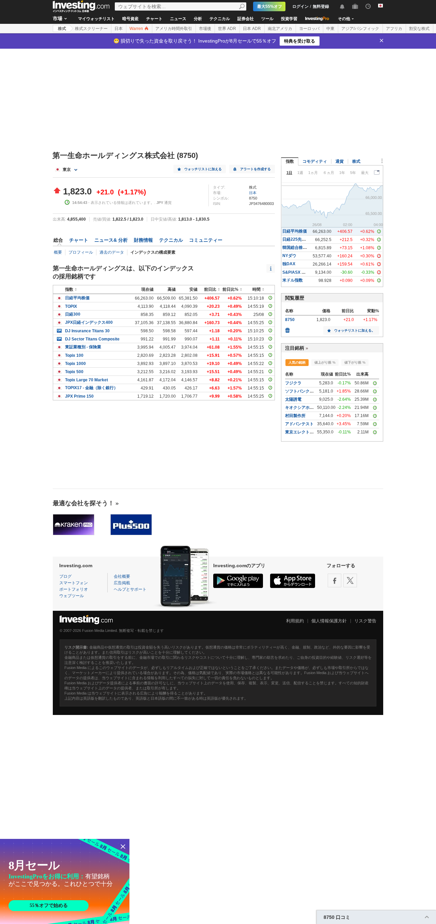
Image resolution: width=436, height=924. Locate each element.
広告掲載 (122, 582)
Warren (136, 28)
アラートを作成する (255, 169)
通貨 (340, 161)
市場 (57, 18)
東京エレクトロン (301, 432)
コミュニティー (205, 240)
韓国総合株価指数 (298, 247)
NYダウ (289, 255)
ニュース (178, 18)
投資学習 (289, 18)
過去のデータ (111, 252)
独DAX (288, 263)
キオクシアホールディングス (311, 407)
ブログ (65, 576)
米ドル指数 (292, 280)
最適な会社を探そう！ (83, 503)
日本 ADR (252, 28)
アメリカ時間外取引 (173, 28)
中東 (330, 28)
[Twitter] (350, 580)
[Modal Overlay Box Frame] (64, 881)
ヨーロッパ (309, 28)
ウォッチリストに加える (203, 169)
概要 (58, 252)
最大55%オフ (269, 6)
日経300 (72, 314)
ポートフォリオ (73, 589)
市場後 (205, 28)
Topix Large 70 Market (86, 380)
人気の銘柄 (297, 362)
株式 (62, 28)
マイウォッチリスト (96, 18)
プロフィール (80, 252)
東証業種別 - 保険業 (83, 347)
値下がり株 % (354, 362)
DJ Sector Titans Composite (92, 339)
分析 (198, 18)
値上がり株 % (325, 362)
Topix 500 (74, 371)
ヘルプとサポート (130, 589)
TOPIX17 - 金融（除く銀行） (91, 387)
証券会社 (245, 18)
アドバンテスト (299, 423)
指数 (290, 161)
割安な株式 (419, 28)
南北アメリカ (280, 28)
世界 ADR (227, 28)
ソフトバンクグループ (305, 391)
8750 (290, 319)
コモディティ (314, 161)
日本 (118, 28)
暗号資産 (130, 18)
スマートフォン (73, 582)
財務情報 (143, 240)
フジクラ (293, 383)
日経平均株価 (77, 298)
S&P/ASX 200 (295, 272)
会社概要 (122, 576)
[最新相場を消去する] (287, 328)
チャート (154, 18)
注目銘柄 (294, 348)
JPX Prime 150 (79, 396)
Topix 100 (74, 355)
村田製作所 (295, 415)
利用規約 (295, 620)
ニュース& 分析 (111, 240)
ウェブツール (71, 595)
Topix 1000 (75, 363)
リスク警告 (365, 620)
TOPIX (71, 306)
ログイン (300, 6)
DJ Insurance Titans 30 (87, 331)
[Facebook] (334, 580)
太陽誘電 (293, 399)
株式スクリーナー (91, 28)
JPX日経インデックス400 (89, 322)
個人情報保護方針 (329, 620)
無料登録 (321, 6)
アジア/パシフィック (360, 28)
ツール (267, 18)
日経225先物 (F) (297, 239)
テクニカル (219, 18)
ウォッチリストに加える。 (354, 330)
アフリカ (394, 28)
